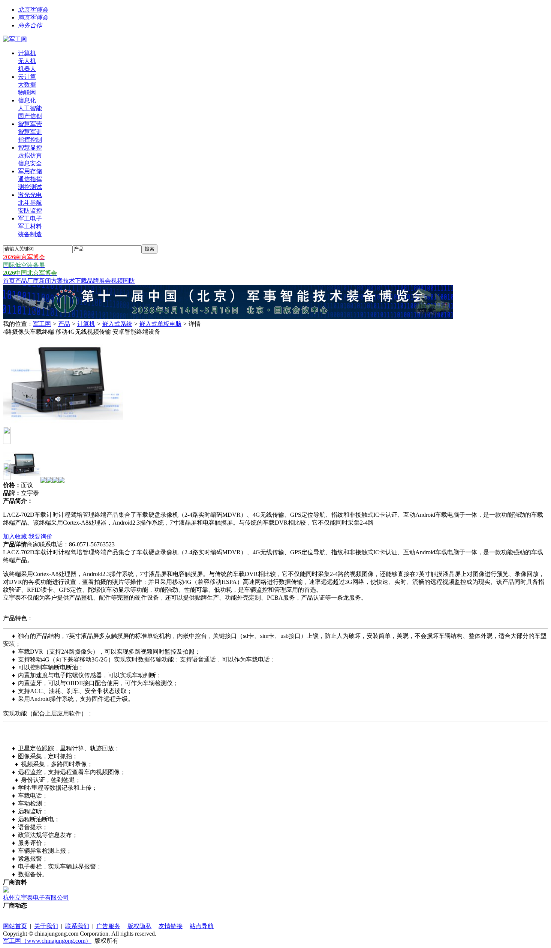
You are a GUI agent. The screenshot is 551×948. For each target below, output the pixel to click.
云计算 (27, 77)
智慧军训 (30, 132)
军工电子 (30, 218)
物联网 (27, 92)
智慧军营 (30, 124)
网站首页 (15, 926)
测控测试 (30, 187)
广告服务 (108, 926)
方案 (57, 281)
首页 (9, 281)
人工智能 (30, 108)
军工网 (42, 324)
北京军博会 (33, 9)
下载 (81, 281)
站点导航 (202, 926)
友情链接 (171, 926)
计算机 (27, 53)
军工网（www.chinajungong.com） (47, 941)
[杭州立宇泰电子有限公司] (6, 890)
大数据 (27, 84)
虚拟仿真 (30, 155)
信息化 (27, 100)
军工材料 (30, 226)
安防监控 (30, 210)
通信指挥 (30, 179)
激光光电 (30, 195)
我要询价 (40, 536)
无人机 (27, 61)
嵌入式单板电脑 (160, 324)
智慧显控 (30, 147)
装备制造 (30, 234)
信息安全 (30, 163)
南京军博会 (33, 17)
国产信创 (30, 116)
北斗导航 (30, 203)
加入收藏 (15, 536)
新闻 (45, 281)
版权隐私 (139, 926)
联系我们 (77, 926)
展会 (105, 281)
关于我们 (46, 926)
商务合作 (30, 25)
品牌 (93, 281)
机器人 (27, 69)
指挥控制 (30, 139)
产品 (21, 281)
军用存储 (30, 171)
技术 (69, 281)
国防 (129, 281)
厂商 (33, 281)
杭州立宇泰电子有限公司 (36, 897)
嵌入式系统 (117, 324)
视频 (117, 281)
